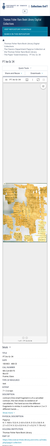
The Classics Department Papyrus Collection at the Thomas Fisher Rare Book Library (24, 50)
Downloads (36, 73)
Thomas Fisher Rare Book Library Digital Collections (21, 45)
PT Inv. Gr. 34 (35, 54)
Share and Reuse (12, 73)
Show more (8, 412)
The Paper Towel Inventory (16, 54)
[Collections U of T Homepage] (3, 40)
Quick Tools (24, 68)
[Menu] (25, 11)
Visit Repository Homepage (17, 29)
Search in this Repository (17, 34)
